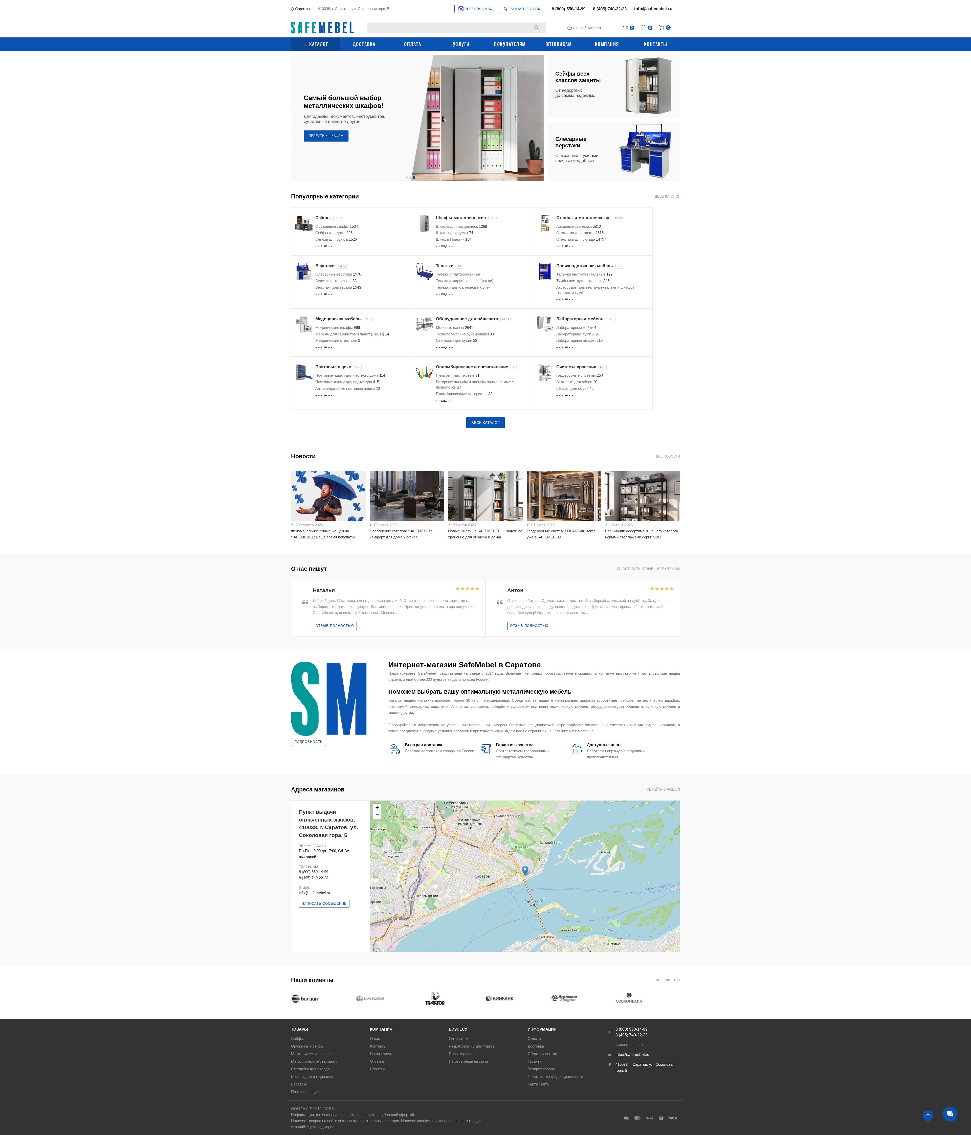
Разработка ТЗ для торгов (471, 1046)
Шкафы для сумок (454, 233)
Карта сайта (538, 1084)
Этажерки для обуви (576, 382)
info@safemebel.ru (653, 8)
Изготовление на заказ (468, 1061)
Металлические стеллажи (314, 1061)
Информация (542, 1029)
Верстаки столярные (337, 281)
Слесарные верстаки (338, 274)
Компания (607, 44)
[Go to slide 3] (414, 177)
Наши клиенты (382, 1054)
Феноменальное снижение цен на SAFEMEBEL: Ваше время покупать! (323, 534)
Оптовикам (558, 44)
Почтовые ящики (337, 367)
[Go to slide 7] (428, 177)
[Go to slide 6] (425, 177)
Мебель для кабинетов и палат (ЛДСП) (352, 334)
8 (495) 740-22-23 (610, 9)
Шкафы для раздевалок (461, 226)
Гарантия (535, 1061)
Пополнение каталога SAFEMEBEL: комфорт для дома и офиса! (401, 534)
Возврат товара (541, 1069)
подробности (308, 742)
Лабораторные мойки (576, 327)
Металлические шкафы (311, 1054)
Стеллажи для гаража (580, 233)
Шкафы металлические (466, 217)
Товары (299, 1029)
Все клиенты (668, 980)
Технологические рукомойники (465, 334)
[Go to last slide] (295, 608)
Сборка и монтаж (543, 1054)
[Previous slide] (295, 117)
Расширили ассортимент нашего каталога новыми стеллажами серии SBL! (641, 534)
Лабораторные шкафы (579, 340)
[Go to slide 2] (410, 177)
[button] (525, 871)
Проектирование (463, 1054)
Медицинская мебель (343, 318)
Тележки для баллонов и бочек (463, 287)
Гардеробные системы (579, 375)
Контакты (655, 44)
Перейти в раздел (663, 789)
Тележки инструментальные (584, 274)
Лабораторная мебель (585, 318)
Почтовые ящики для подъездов (347, 382)
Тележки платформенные (458, 274)
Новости (377, 1069)
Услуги (461, 44)
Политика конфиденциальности (555, 1076)
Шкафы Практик (453, 239)
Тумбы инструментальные (582, 281)
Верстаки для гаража (338, 287)
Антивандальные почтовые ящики (347, 388)
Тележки (448, 265)
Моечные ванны (454, 327)
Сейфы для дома (333, 233)
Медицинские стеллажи (337, 340)
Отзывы (377, 1061)
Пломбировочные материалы (464, 394)
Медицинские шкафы (337, 327)
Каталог (318, 44)
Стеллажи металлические (589, 217)
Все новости (668, 456)
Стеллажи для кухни (456, 340)
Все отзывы (668, 569)
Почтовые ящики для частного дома (350, 375)
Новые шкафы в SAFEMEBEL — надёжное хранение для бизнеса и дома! (485, 534)
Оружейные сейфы (336, 226)
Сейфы (328, 217)
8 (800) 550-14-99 (568, 9)
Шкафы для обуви (574, 388)
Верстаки (330, 265)
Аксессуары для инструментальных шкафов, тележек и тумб (595, 290)
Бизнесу (458, 1029)
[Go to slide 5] (421, 177)
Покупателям (510, 44)
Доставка (364, 44)
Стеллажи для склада (581, 239)
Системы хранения (580, 367)
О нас (375, 1038)
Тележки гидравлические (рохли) (464, 281)
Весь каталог (667, 196)
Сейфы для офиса (336, 239)
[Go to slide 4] (417, 177)
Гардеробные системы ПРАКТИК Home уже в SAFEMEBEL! (561, 534)
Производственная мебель (589, 265)
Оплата (412, 44)
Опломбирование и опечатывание (476, 367)
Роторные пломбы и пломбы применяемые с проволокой (475, 384)
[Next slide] (539, 117)
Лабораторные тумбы (577, 334)
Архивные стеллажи (578, 226)
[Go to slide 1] (407, 177)
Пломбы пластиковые (457, 375)
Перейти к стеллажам (329, 132)
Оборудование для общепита (473, 318)
